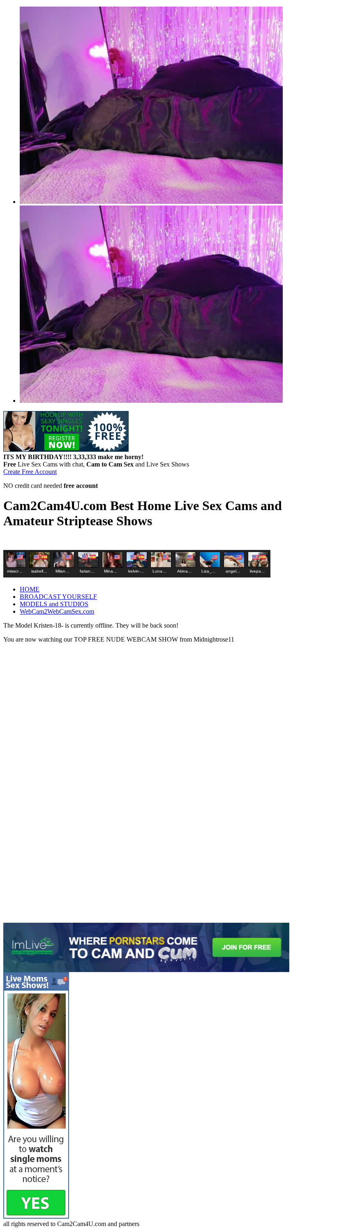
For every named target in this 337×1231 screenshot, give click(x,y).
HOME (29, 589)
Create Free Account (30, 471)
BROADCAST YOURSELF (58, 596)
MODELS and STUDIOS (54, 603)
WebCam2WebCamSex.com (57, 611)
